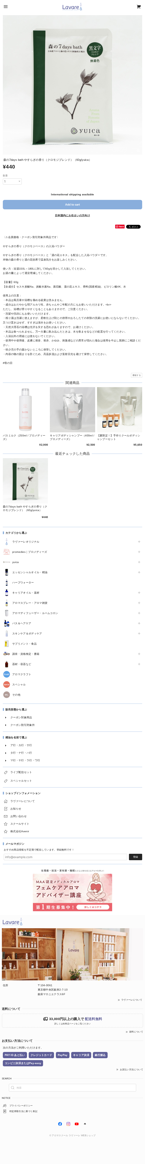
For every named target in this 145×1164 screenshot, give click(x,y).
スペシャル (19, 684)
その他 (16, 694)
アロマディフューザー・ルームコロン (35, 613)
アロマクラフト (21, 674)
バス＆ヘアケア (21, 623)
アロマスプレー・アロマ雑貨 (29, 602)
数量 (5, 175)
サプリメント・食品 (24, 643)
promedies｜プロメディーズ (29, 551)
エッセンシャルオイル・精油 (29, 572)
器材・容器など (21, 664)
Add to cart (72, 204)
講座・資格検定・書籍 (25, 653)
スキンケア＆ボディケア (27, 633)
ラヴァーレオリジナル (25, 541)
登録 (135, 856)
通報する (136, 375)
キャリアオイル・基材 (25, 592)
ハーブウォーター (23, 582)
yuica (15, 562)
